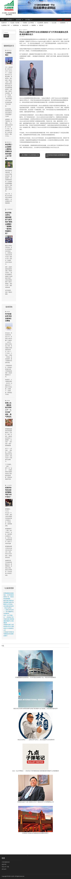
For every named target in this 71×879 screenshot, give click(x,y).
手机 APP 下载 (5, 867)
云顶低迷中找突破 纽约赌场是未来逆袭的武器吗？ (8, 633)
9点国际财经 (62, 22)
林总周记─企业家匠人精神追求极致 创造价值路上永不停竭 (9, 151)
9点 (21, 29)
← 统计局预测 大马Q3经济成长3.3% (30, 155)
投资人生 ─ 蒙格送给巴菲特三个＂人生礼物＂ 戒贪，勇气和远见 (8, 410)
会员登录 (59, 19)
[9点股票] (9, 5)
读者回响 (34, 25)
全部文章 (41, 25)
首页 (2, 19)
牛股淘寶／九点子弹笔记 (28, 22)
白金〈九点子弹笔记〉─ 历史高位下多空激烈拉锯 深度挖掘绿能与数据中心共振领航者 (8, 619)
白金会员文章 (25, 25)
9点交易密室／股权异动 (42, 22)
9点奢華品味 (16, 25)
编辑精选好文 (9, 50)
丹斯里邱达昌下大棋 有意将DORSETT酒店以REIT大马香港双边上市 (35, 802)
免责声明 (4, 864)
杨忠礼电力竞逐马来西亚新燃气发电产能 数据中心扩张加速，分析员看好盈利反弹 (35, 708)
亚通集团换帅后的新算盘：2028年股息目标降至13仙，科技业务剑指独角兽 (35, 677)
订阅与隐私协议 (6, 862)
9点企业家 (54, 22)
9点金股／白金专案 (14, 22)
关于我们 (28, 19)
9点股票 (12, 876)
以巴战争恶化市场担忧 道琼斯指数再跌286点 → (57, 155)
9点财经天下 (4, 22)
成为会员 (67, 19)
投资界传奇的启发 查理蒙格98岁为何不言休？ (8, 492)
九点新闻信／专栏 (5, 25)
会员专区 (18, 19)
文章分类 (9, 19)
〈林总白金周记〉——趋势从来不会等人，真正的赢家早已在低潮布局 (35, 739)
